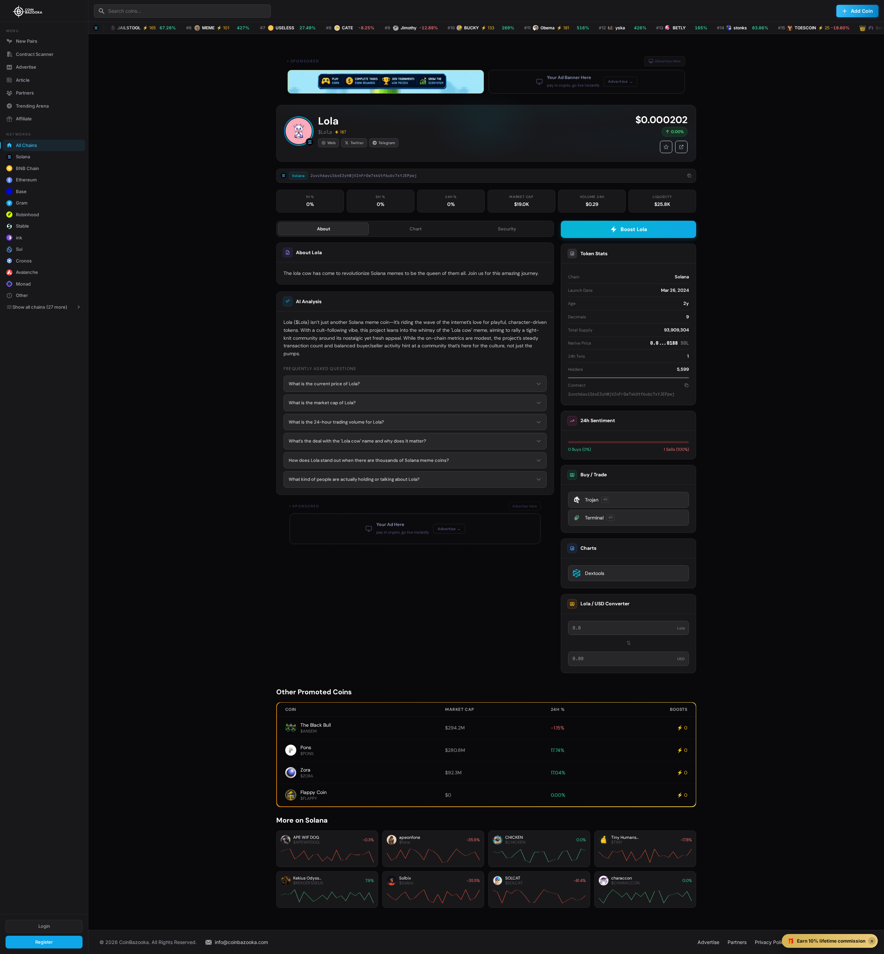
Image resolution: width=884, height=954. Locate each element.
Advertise (26, 67)
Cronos (24, 261)
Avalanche (27, 272)
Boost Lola (634, 229)
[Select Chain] (96, 28)
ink (19, 237)
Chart (416, 229)
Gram (22, 203)
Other (22, 295)
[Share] (681, 147)
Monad (23, 284)
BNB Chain (27, 168)
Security (507, 229)
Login (44, 926)
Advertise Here (668, 61)
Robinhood (27, 214)
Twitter (357, 142)
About (323, 229)
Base (21, 191)
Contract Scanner (35, 54)
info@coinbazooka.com (241, 942)
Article (23, 80)
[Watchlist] (666, 147)
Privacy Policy (771, 942)
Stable (22, 226)
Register (44, 942)
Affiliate (24, 118)
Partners (25, 93)
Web (331, 142)
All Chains (26, 145)
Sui (19, 249)
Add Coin (862, 11)
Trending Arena (32, 106)
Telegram (386, 142)
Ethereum (26, 179)
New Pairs (26, 41)
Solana (23, 156)
